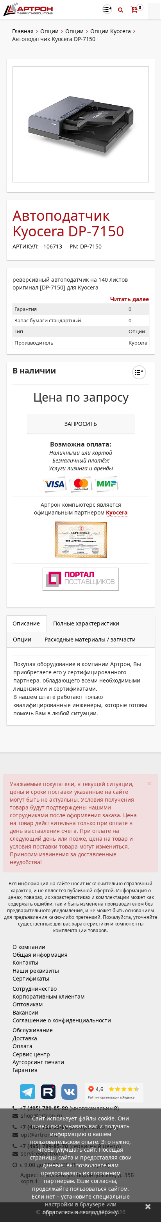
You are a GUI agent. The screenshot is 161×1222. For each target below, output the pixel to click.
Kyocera (116, 512)
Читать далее (129, 299)
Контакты (25, 962)
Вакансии (25, 1012)
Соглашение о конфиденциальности (62, 1020)
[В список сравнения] (107, 9)
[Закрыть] (148, 1206)
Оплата (22, 1046)
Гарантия (25, 1070)
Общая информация (40, 954)
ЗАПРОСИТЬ (80, 423)
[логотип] (29, 9)
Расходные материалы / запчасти (90, 639)
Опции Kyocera (110, 31)
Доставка (25, 1038)
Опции (49, 31)
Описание (26, 623)
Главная (23, 31)
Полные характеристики (86, 623)
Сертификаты (31, 978)
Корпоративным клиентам (48, 996)
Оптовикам (28, 1004)
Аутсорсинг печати (38, 1062)
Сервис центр (31, 1054)
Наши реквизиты (36, 970)
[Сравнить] (139, 372)
